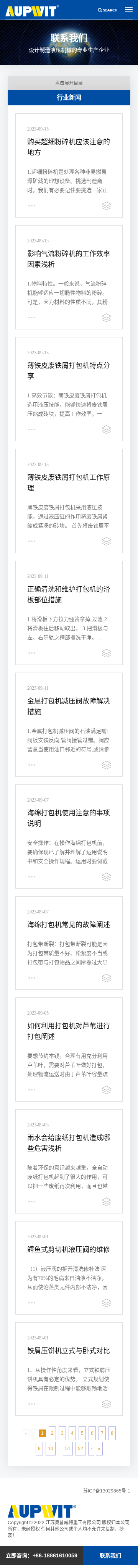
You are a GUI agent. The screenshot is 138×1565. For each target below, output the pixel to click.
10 (50, 1448)
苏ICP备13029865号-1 (106, 1491)
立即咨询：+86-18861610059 (41, 1555)
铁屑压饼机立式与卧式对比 (68, 1351)
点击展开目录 (69, 83)
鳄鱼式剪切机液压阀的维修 (68, 1250)
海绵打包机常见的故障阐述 (68, 925)
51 (68, 1448)
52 (80, 1448)
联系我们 (110, 1555)
